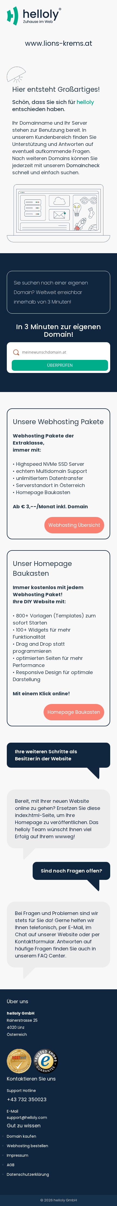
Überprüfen (60, 365)
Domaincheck (83, 165)
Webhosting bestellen (27, 1146)
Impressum (17, 1155)
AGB (10, 1165)
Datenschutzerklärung (28, 1174)
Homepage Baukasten (74, 712)
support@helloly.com (27, 1117)
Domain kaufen (21, 1136)
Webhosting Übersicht (74, 525)
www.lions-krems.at (58, 43)
